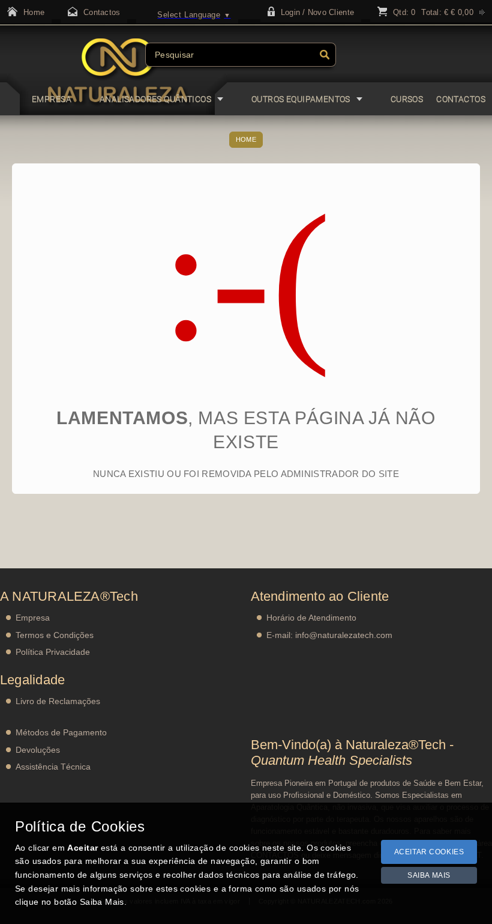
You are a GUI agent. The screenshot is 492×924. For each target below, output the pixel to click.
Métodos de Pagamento (61, 732)
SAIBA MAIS (429, 875)
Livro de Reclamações (58, 701)
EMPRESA (51, 99)
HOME (246, 139)
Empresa (33, 617)
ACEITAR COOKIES (429, 852)
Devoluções (38, 750)
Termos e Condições (55, 635)
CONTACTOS (460, 99)
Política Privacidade (53, 652)
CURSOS (407, 99)
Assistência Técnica (53, 766)
